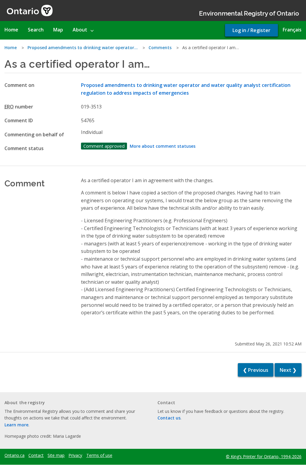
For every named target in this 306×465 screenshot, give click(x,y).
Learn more (16, 425)
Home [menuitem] (11, 29)
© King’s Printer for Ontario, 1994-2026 (264, 456)
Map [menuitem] (58, 29)
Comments (160, 47)
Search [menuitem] (36, 29)
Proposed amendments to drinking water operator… (82, 47)
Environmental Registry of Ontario (249, 12)
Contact (36, 455)
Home (10, 47)
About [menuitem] (80, 29)
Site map (56, 455)
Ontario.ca (14, 455)
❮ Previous (255, 370)
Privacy (75, 455)
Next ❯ (288, 370)
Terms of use (99, 455)
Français (292, 29)
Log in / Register (251, 30)
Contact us (168, 418)
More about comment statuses (162, 146)
